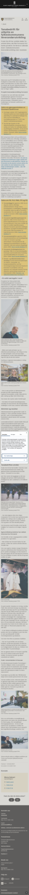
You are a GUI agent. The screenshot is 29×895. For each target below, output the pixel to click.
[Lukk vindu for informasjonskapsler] (26, 432)
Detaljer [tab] (13, 434)
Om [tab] (21, 434)
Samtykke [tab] (4, 434)
